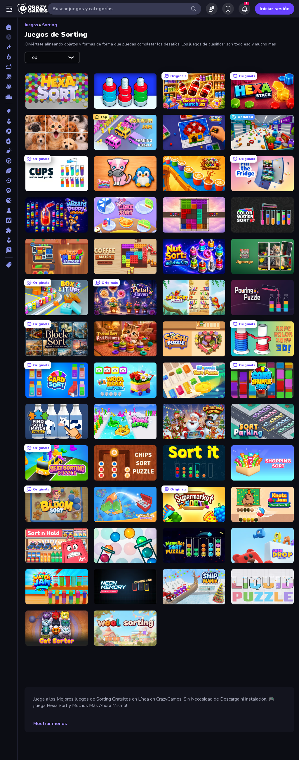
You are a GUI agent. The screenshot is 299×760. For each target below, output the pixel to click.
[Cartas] (8, 141)
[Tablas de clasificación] (8, 96)
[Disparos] (8, 181)
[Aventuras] (8, 131)
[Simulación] (8, 240)
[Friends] (212, 9)
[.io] (8, 200)
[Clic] (8, 151)
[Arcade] (8, 121)
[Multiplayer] (8, 87)
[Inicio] (8, 27)
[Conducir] (8, 161)
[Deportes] (8, 171)
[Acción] (8, 111)
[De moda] (8, 57)
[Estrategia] (8, 191)
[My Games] (228, 9)
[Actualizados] (8, 67)
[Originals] (8, 77)
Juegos (31, 25)
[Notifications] (244, 9)
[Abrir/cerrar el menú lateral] (9, 9)
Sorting (49, 25)
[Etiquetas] (8, 265)
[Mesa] (8, 210)
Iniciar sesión (275, 9)
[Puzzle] (8, 230)
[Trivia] (8, 250)
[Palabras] (8, 220)
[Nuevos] (8, 47)
